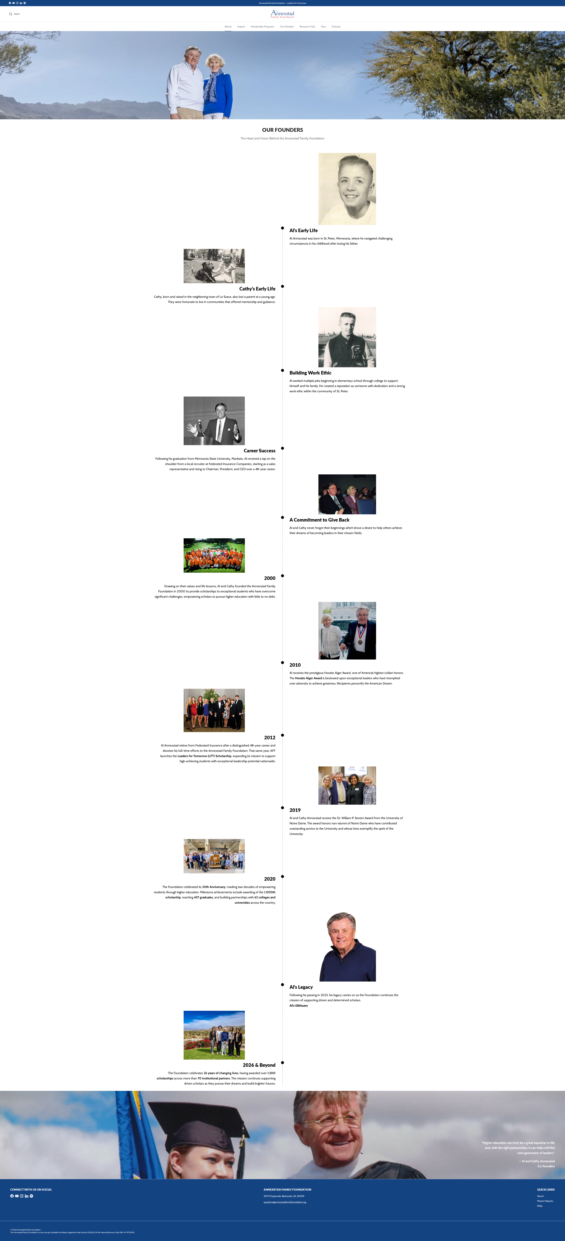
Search (540, 1196)
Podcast (336, 26)
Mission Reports (545, 1201)
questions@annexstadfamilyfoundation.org (285, 1202)
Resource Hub (307, 26)
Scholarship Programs (262, 26)
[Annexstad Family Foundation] (282, 14)
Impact (241, 26)
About (228, 26)
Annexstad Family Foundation (29, 1230)
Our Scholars (287, 26)
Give (323, 26)
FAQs (539, 1206)
